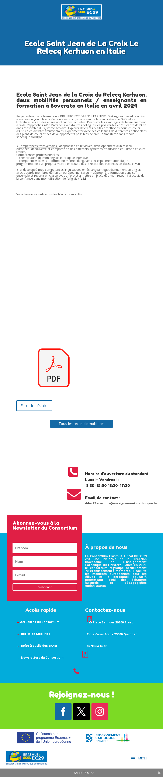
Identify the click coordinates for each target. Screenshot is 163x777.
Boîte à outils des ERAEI (39, 646)
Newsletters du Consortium (42, 657)
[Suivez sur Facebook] (63, 711)
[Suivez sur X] (81, 711)
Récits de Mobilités (35, 634)
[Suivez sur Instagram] (99, 711)
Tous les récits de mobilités (81, 423)
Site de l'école (34, 405)
